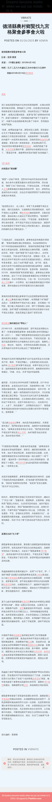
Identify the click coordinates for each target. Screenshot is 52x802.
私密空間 (8, 584)
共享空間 (10, 149)
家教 (4, 94)
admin (43, 40)
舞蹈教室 (29, 73)
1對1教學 (6, 163)
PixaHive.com (34, 798)
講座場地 (36, 678)
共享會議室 (13, 578)
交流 (6, 189)
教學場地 (26, 213)
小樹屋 (39, 575)
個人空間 (6, 282)
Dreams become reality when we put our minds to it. (24, 6)
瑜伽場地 (44, 139)
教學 (22, 608)
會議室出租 (33, 645)
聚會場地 (27, 146)
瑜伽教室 (18, 635)
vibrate (26, 17)
